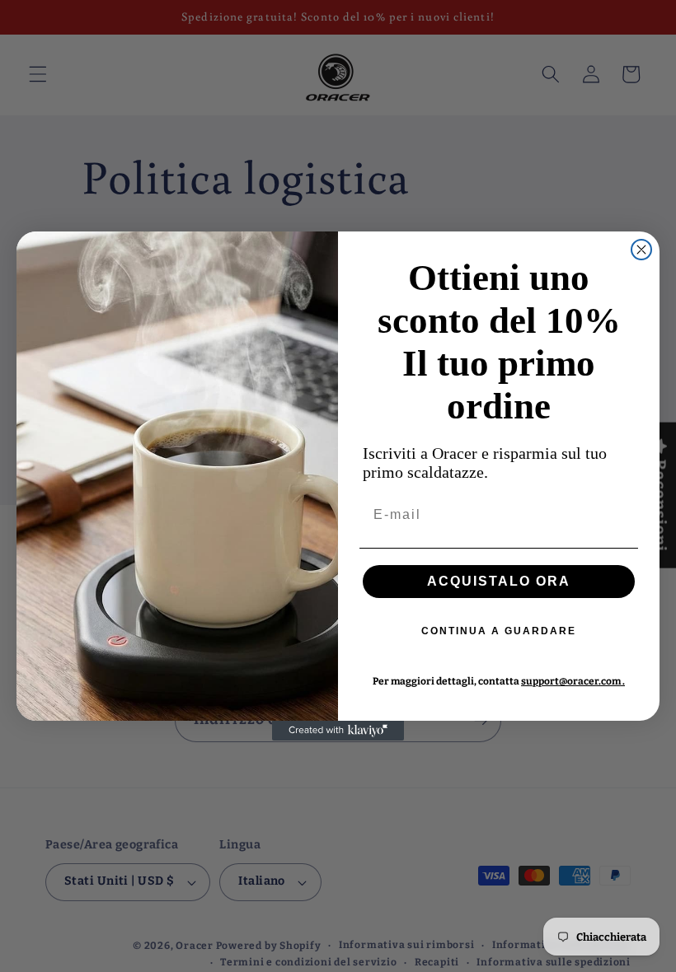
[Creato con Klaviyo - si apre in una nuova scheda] (338, 731)
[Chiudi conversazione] (641, 249)
